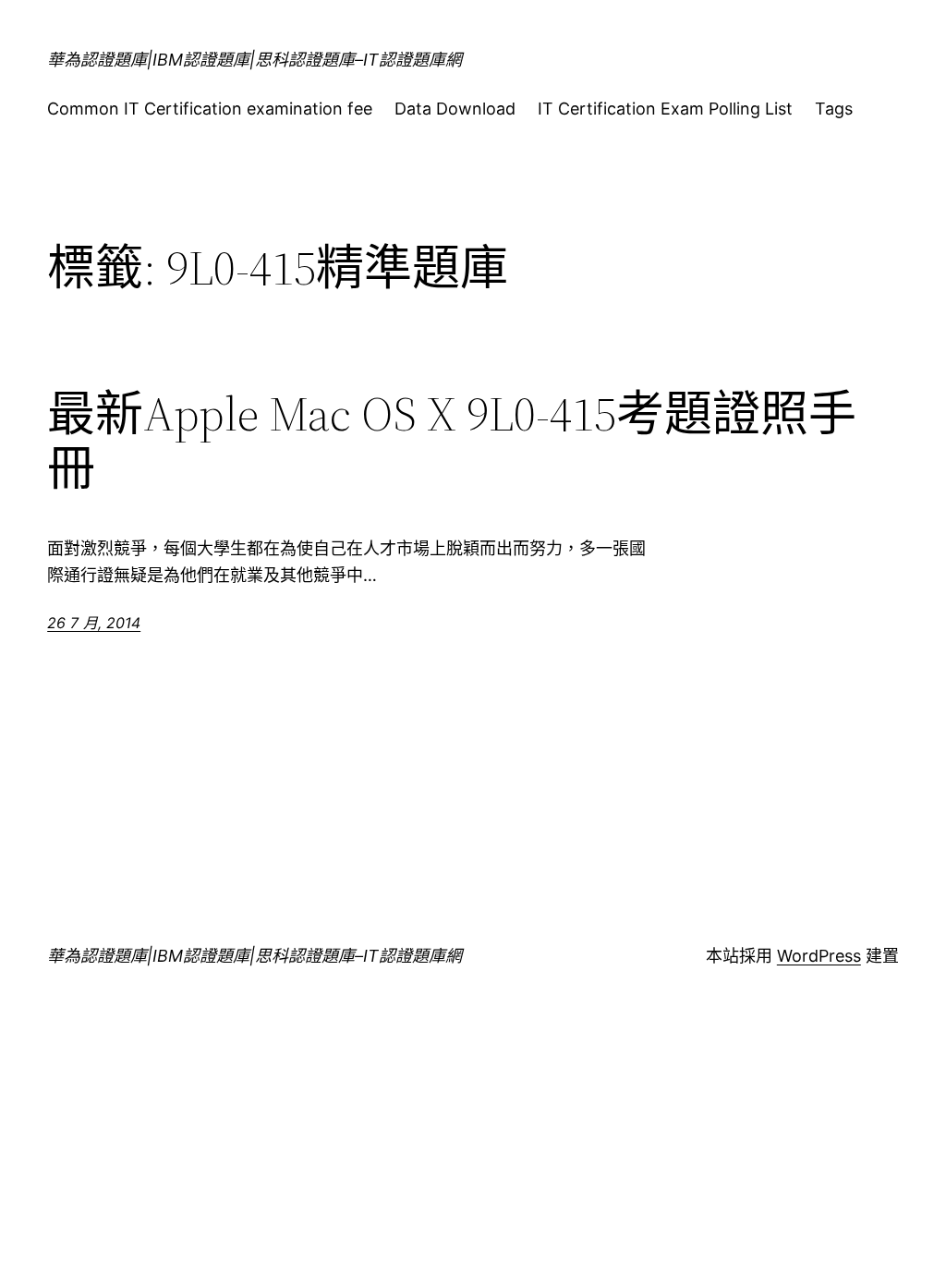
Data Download (454, 108)
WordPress (819, 955)
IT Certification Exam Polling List (665, 108)
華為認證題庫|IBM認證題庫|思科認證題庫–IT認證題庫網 (254, 59)
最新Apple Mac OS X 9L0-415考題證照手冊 (451, 441)
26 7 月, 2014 (93, 622)
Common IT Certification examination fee (209, 108)
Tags (834, 108)
